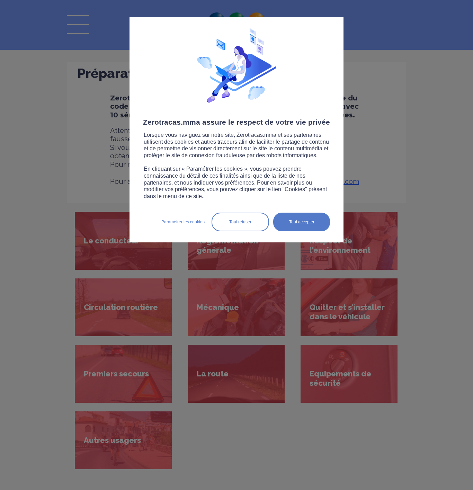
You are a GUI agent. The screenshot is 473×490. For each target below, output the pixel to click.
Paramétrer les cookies (183, 222)
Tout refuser (240, 222)
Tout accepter (301, 222)
